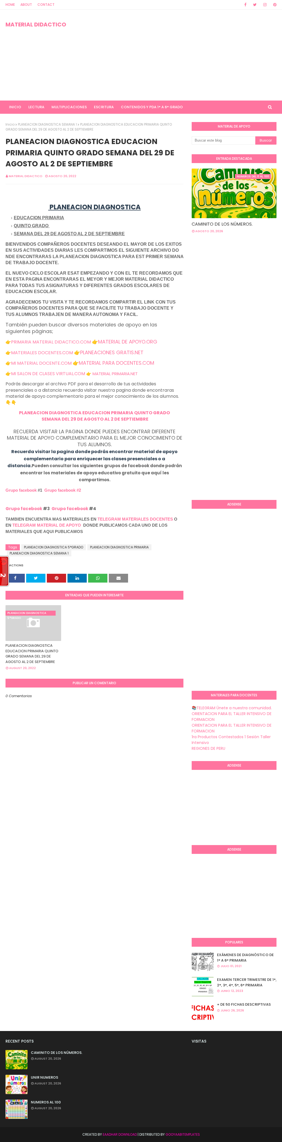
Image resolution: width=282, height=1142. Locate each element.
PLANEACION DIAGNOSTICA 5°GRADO (53, 547)
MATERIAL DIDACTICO (36, 24)
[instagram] (265, 4)
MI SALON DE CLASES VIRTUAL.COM (48, 373)
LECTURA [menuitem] (36, 107)
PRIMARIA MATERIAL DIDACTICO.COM (51, 342)
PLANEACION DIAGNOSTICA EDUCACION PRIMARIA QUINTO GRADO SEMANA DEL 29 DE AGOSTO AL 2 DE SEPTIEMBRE (32, 653)
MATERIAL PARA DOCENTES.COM (116, 362)
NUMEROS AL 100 (46, 1102)
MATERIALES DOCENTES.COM (42, 353)
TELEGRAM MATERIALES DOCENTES (135, 519)
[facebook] (245, 4)
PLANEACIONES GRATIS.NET (111, 352)
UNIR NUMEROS (44, 1077)
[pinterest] (273, 4)
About (26, 4)
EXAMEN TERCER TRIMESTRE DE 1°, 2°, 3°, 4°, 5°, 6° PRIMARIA (246, 982)
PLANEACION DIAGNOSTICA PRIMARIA (119, 547)
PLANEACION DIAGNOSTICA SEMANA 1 (47, 124)
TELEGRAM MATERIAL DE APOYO (46, 525)
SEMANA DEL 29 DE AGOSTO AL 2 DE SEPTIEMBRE (94, 419)
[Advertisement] (181, 55)
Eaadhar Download (120, 1134)
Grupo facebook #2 (62, 490)
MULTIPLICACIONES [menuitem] (69, 107)
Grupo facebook (21, 490)
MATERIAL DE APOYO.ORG (127, 341)
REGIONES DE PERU (208, 748)
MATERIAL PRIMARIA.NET (115, 374)
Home (10, 4)
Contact (46, 4)
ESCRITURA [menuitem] (104, 107)
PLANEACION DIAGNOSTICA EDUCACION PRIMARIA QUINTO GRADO (94, 413)
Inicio (10, 124)
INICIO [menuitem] (15, 107)
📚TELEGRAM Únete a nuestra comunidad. (232, 708)
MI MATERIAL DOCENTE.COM (41, 363)
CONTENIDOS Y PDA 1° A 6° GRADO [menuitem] (152, 107)
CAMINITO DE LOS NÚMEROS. (222, 224)
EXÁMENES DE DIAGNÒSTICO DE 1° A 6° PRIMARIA (245, 957)
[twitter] (255, 4)
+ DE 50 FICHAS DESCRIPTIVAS (244, 1004)
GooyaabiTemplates (183, 1134)
